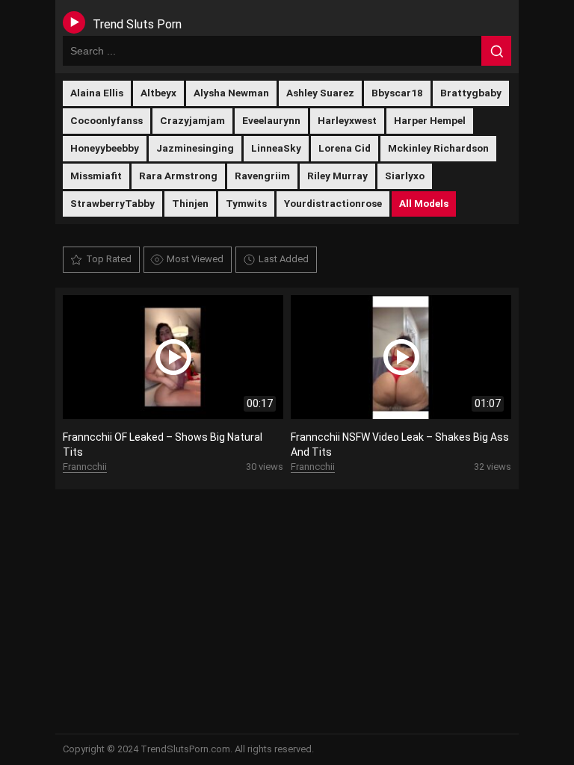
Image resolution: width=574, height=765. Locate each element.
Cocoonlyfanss (106, 120)
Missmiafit (96, 176)
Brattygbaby (471, 93)
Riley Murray (337, 176)
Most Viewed (195, 258)
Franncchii (85, 466)
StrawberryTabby (112, 203)
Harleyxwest (347, 120)
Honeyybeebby (104, 148)
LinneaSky (276, 148)
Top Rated (109, 258)
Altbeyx (158, 93)
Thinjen (190, 203)
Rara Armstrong (178, 176)
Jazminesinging (195, 148)
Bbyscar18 (397, 93)
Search (496, 51)
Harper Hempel (430, 120)
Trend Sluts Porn (137, 24)
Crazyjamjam (192, 120)
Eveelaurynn (271, 120)
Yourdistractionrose (333, 203)
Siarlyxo (405, 176)
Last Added (284, 258)
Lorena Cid (344, 148)
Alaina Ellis (96, 93)
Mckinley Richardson (438, 148)
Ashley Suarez (320, 93)
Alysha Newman (231, 93)
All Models (423, 203)
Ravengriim (262, 176)
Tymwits (246, 203)
